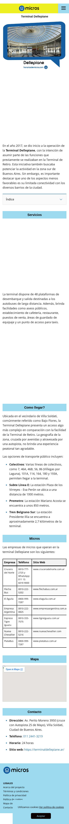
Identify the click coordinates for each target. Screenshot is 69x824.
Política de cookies (13, 799)
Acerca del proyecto (13, 787)
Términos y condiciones (16, 791)
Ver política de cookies (51, 807)
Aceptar (41, 816)
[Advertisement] (34, 108)
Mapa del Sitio (11, 803)
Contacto (8, 807)
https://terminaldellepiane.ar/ (44, 749)
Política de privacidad (14, 795)
